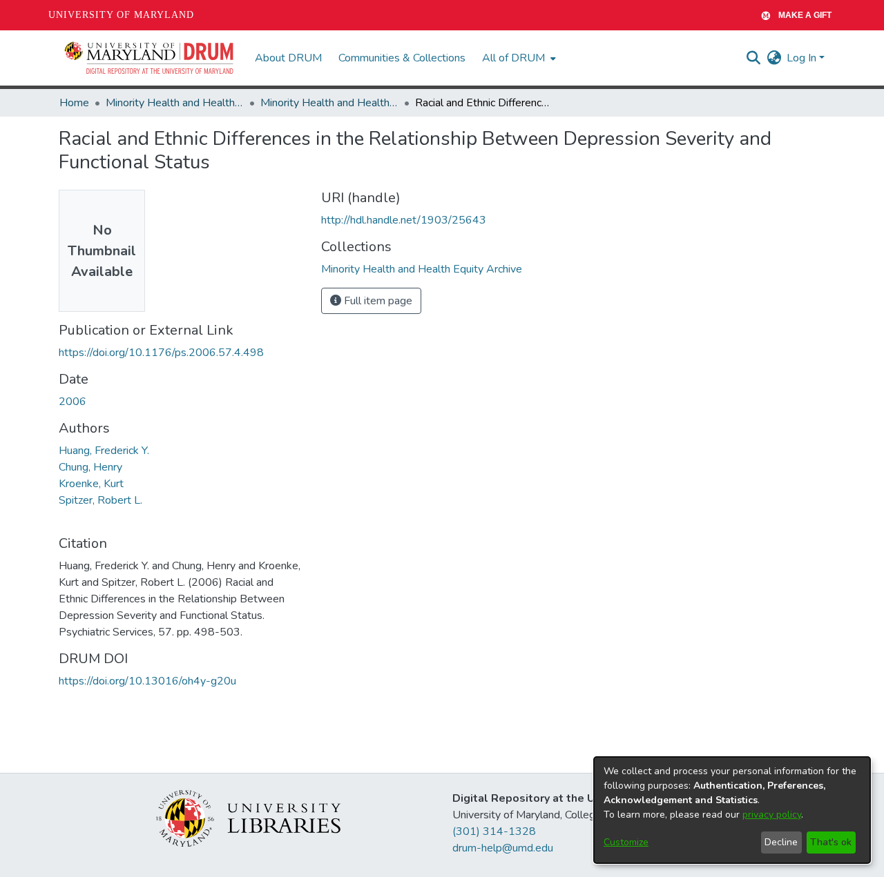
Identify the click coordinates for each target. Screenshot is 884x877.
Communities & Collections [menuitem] (401, 58)
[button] (150, 58)
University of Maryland (121, 15)
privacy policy (771, 814)
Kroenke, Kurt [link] (91, 483)
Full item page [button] (376, 300)
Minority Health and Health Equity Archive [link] (175, 102)
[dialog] (732, 810)
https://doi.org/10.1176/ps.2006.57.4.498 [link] (161, 352)
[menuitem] (517, 58)
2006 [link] (72, 401)
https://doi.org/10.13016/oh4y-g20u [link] (147, 681)
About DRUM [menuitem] (288, 58)
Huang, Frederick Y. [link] (104, 450)
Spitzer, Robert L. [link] (100, 500)
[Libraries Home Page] (248, 817)
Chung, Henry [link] (90, 467)
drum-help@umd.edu (502, 848)
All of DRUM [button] (513, 58)
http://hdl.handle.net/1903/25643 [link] (403, 220)
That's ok (831, 842)
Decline (781, 842)
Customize (626, 842)
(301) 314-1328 (494, 831)
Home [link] (74, 102)
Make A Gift (805, 15)
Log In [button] (803, 58)
